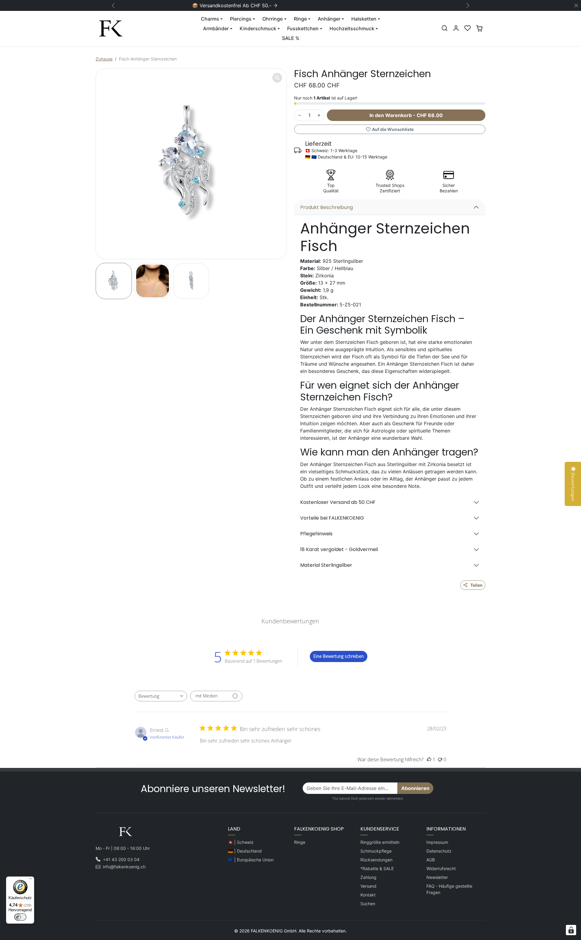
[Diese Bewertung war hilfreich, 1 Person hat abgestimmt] (429, 759)
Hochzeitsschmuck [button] (352, 28)
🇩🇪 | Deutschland (245, 851)
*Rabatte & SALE (377, 868)
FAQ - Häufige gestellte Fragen (449, 889)
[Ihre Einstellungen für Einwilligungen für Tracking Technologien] (571, 930)
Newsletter (437, 877)
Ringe (299, 842)
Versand (368, 886)
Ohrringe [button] (272, 19)
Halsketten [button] (363, 19)
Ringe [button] (300, 19)
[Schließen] (576, 5)
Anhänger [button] (329, 19)
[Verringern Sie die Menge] (299, 115)
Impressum (437, 842)
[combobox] (161, 696)
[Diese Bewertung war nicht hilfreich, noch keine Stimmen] (440, 759)
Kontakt (368, 894)
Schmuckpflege (376, 851)
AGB (430, 859)
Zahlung (368, 877)
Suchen (367, 903)
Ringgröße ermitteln (379, 842)
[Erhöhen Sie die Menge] (318, 115)
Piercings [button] (240, 19)
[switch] (20, 917)
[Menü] (30, 880)
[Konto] (456, 28)
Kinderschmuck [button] (258, 28)
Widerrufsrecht (441, 868)
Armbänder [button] (216, 28)
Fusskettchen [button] (303, 28)
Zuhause (104, 58)
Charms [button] (210, 19)
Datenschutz (438, 851)
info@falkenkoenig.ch (124, 866)
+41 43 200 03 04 (121, 859)
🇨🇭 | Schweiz (241, 842)
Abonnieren (415, 788)
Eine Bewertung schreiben (338, 656)
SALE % (290, 38)
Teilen (476, 585)
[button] (444, 28)
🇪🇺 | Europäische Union (251, 859)
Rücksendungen (376, 859)
